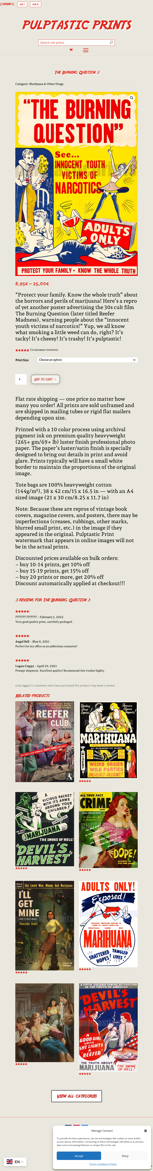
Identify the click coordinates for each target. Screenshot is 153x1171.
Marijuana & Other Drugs (46, 84)
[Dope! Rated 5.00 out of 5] (108, 831)
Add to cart (43, 379)
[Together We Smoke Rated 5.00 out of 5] (44, 1024)
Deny (125, 1156)
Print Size (22, 360)
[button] (145, 1131)
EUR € (35, 4)
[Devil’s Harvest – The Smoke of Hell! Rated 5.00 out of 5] (44, 830)
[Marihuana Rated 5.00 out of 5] (108, 925)
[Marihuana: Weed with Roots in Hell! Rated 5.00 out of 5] (108, 741)
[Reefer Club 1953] (44, 741)
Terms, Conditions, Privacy (103, 1164)
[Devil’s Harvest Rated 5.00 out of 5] (108, 1029)
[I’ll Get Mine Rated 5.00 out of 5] (44, 927)
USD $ (22, 4)
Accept (79, 1156)
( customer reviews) (44, 349)
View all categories (77, 1096)
